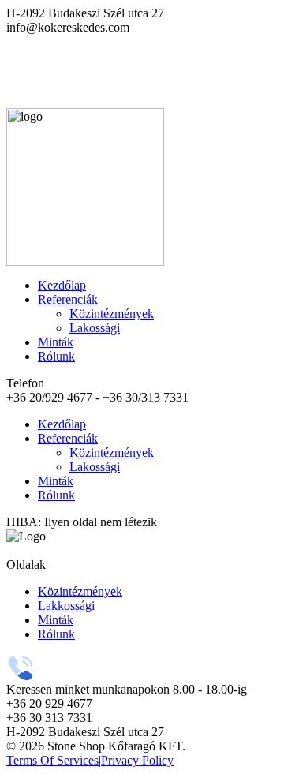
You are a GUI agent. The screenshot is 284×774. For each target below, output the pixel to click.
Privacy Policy (137, 760)
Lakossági (94, 328)
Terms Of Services (52, 760)
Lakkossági (66, 605)
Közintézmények (111, 313)
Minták (55, 342)
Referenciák (68, 299)
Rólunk (56, 356)
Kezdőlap (62, 285)
